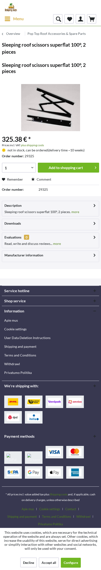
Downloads (12, 223)
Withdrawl (12, 364)
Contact (70, 509)
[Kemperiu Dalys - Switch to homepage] (11, 7)
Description (13, 205)
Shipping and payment (20, 346)
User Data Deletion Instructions (27, 338)
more (75, 212)
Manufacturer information (23, 255)
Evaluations (12, 237)
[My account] (80, 19)
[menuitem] (14, 19)
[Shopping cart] (91, 19)
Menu (18, 18)
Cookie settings (15, 329)
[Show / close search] (57, 19)
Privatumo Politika (18, 373)
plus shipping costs (32, 145)
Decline (28, 563)
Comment (43, 179)
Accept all (49, 563)
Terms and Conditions (20, 355)
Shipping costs (58, 494)
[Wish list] (69, 19)
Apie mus (11, 320)
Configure (71, 563)
